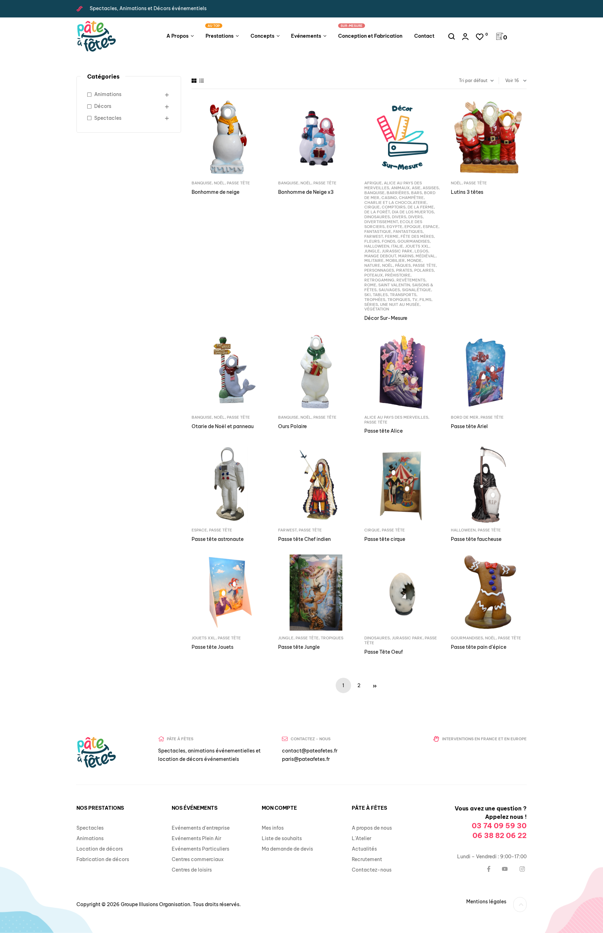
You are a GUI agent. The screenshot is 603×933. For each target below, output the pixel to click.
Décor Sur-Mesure (385, 318)
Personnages (379, 270)
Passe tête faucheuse (476, 539)
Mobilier (395, 260)
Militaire (374, 260)
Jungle (372, 251)
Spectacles (107, 118)
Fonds (388, 241)
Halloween (376, 246)
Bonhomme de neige (215, 192)
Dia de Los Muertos (413, 212)
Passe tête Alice (383, 431)
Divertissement (381, 221)
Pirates (404, 270)
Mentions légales (486, 901)
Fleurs (372, 241)
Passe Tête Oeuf (383, 652)
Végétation (376, 309)
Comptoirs (393, 207)
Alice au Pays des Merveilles (396, 417)
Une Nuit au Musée (399, 304)
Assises (431, 187)
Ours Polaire (292, 426)
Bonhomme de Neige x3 (306, 192)
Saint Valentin (394, 284)
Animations (107, 94)
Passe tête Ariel (469, 426)
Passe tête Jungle (299, 647)
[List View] (201, 80)
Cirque (372, 207)
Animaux (400, 187)
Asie (416, 187)
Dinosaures (377, 216)
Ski (367, 294)
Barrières (398, 192)
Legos (421, 251)
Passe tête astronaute (218, 539)
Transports (403, 294)
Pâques (403, 265)
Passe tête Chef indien (304, 539)
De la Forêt (377, 212)
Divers (399, 216)
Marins (406, 256)
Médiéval (426, 256)
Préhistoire (397, 275)
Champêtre (411, 197)
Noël (219, 183)
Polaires (424, 270)
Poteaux (373, 275)
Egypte (394, 226)
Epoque (412, 226)
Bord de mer (464, 417)
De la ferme (421, 207)
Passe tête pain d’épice (478, 647)
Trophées (374, 299)
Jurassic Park (397, 251)
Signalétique (416, 289)
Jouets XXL (417, 246)
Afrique (373, 183)
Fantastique (377, 231)
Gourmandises (413, 241)
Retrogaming (379, 280)
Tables (380, 294)
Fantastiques (408, 231)
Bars (416, 192)
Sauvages (389, 289)
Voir (509, 80)
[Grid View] (194, 80)
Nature (372, 265)
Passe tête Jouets (212, 647)
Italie (397, 246)
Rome (370, 284)
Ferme (392, 236)
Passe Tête (238, 183)
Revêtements (410, 280)
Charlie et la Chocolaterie (395, 202)
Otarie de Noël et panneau (223, 426)
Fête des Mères (417, 236)
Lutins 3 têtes (467, 192)
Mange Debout (380, 256)
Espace (430, 226)
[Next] (374, 685)
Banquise (202, 183)
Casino (389, 197)
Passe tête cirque (384, 539)
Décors (102, 106)
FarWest (373, 236)
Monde (414, 260)
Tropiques (398, 299)
